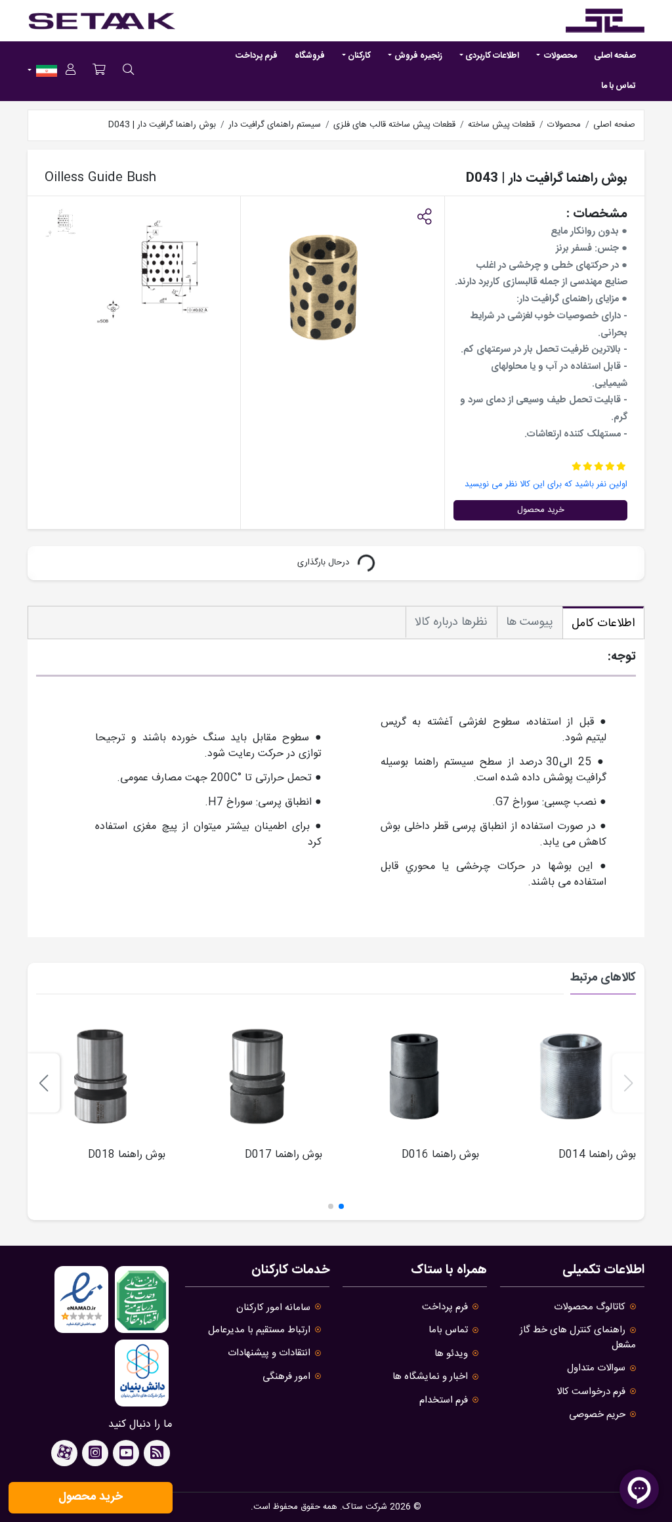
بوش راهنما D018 (126, 1155)
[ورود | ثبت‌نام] (70, 71)
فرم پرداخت (257, 56)
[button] (424, 218)
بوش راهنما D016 (440, 1155)
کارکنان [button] (359, 56)
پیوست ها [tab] (529, 622)
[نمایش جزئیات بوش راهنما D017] (257, 1076)
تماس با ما (618, 86)
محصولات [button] (559, 56)
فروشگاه (310, 56)
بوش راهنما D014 (597, 1155)
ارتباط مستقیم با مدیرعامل (259, 1330)
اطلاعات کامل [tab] (603, 623)
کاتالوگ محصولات (589, 1307)
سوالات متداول (596, 1368)
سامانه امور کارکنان (273, 1307)
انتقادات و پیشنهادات (269, 1353)
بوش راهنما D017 (283, 1155)
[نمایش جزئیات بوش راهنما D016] (414, 1076)
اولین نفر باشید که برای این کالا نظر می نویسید (546, 484)
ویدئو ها (451, 1353)
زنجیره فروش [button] (418, 56)
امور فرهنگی (286, 1376)
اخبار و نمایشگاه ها (430, 1376)
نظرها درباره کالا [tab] (451, 622)
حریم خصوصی (597, 1414)
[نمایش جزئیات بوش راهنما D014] (571, 1076)
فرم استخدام (443, 1400)
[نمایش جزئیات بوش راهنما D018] (100, 1076)
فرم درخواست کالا (590, 1392)
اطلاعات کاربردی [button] (492, 56)
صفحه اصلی (615, 56)
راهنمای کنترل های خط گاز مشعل (578, 1337)
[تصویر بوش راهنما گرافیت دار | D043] (160, 274)
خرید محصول (540, 510)
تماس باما (448, 1330)
